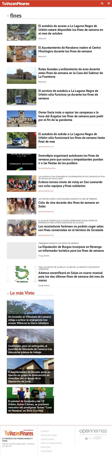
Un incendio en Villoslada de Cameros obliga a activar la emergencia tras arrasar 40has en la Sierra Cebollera (29, 320)
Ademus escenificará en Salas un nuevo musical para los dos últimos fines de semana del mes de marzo (71, 276)
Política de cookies (49, 435)
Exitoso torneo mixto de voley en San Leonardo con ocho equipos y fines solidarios (70, 184)
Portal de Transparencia (51, 443)
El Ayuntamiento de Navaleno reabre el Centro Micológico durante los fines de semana (69, 49)
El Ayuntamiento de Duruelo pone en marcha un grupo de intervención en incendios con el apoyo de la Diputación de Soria (29, 376)
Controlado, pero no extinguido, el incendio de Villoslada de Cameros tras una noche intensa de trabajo (30, 349)
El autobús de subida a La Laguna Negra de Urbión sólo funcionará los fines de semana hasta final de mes (71, 138)
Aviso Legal (46, 447)
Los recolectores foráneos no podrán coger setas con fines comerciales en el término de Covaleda (71, 228)
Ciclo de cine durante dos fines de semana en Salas (68, 204)
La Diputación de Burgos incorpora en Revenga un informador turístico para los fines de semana (71, 249)
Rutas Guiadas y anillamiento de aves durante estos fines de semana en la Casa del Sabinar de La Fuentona (70, 73)
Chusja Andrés (43, 256)
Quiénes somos (47, 439)
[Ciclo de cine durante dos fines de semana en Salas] (21, 206)
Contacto (45, 431)
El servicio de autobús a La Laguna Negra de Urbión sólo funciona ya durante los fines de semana (68, 94)
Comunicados (46, 451)
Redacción (42, 38)
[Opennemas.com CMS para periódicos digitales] (93, 434)
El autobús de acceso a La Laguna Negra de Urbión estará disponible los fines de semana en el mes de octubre (70, 29)
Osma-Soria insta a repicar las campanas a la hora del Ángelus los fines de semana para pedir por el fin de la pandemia (70, 116)
